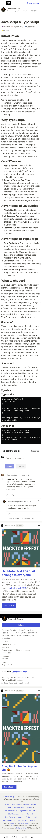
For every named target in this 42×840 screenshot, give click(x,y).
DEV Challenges (16, 804)
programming (17, 27)
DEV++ (26, 804)
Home (7, 804)
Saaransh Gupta (13, 9)
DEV (12, 826)
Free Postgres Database (13, 817)
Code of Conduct (15, 518)
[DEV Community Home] (8, 3)
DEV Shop (27, 817)
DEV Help (29, 807)
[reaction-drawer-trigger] (5, 837)
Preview (20, 466)
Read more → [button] (8, 605)
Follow (21, 625)
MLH (35, 817)
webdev (6, 27)
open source (23, 823)
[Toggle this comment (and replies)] (2, 479)
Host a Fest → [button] (9, 787)
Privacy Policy (22, 820)
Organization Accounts (27, 811)
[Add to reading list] (24, 837)
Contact (30, 814)
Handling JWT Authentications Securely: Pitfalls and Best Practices (17, 680)
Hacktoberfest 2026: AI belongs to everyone (18, 573)
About (23, 814)
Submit (9, 466)
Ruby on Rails (21, 828)
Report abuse (28, 518)
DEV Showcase (13, 814)
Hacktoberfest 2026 (17, 588)
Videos (33, 804)
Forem (12, 823)
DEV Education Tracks (16, 807)
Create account (33, 3)
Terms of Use (34, 820)
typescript (30, 27)
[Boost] (32, 837)
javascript (6, 30)
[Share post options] (38, 837)
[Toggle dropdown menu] (38, 474)
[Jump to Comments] (15, 837)
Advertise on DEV (11, 811)
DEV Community (8, 797)
